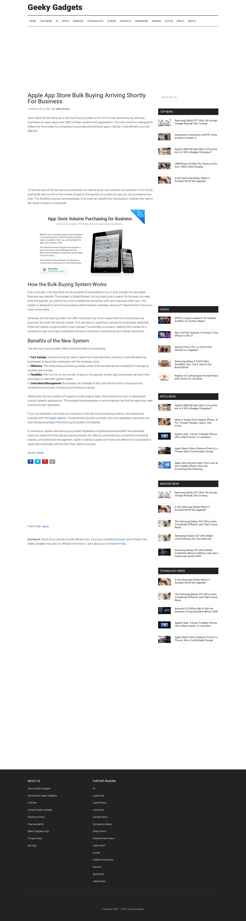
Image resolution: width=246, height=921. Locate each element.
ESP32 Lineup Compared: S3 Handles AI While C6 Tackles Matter (195, 320)
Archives (32, 802)
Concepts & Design (102, 824)
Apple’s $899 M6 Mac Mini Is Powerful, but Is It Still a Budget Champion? (196, 151)
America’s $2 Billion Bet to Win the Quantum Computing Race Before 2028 (196, 610)
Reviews (97, 867)
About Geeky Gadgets (39, 788)
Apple (53, 418)
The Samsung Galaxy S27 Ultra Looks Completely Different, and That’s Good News (196, 524)
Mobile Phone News (103, 859)
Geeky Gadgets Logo (38, 831)
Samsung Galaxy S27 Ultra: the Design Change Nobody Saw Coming (196, 122)
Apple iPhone (99, 802)
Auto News (98, 810)
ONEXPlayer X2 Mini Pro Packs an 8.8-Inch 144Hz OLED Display (196, 165)
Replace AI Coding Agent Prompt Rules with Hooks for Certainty (196, 377)
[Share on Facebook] (31, 462)
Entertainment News (103, 838)
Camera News (100, 817)
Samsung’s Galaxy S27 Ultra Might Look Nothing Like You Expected (194, 537)
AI (94, 788)
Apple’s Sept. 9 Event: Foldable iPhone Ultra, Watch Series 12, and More (196, 436)
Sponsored (98, 874)
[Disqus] (90, 602)
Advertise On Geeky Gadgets (42, 795)
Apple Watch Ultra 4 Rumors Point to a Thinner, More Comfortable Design (196, 450)
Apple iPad (98, 795)
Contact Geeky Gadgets (40, 810)
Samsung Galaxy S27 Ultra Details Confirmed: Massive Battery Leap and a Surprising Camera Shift (196, 553)
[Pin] (45, 462)
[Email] (52, 462)
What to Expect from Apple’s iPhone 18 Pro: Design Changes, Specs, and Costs (196, 422)
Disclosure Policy (116, 543)
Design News (99, 831)
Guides (96, 852)
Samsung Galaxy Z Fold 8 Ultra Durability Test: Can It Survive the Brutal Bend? (193, 364)
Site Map (32, 845)
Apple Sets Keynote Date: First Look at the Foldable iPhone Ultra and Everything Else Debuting (196, 466)
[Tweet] (38, 462)
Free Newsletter (36, 824)
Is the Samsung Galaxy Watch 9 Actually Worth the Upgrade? (192, 180)
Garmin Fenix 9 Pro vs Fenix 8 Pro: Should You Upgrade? (194, 349)
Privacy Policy (35, 838)
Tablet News (99, 881)
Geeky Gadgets (55, 7)
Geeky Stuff (99, 845)
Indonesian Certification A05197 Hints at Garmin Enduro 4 (196, 136)
